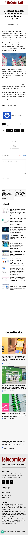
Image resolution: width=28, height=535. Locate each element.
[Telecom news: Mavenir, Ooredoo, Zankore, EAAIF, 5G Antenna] (5, 237)
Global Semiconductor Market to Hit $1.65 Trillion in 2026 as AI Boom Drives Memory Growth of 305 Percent (18, 230)
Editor (13, 113)
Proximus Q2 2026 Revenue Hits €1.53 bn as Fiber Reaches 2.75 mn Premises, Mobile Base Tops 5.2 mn (14, 415)
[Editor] (7, 115)
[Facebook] (12, 117)
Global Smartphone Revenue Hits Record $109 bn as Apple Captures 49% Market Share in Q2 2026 (18, 253)
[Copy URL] (8, 130)
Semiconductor (6, 523)
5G (2, 509)
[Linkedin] (11, 130)
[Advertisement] (14, 307)
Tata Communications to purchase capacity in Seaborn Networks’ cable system (7, 195)
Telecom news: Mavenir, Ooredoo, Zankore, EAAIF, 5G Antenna (18, 237)
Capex (7, 124)
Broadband (4, 516)
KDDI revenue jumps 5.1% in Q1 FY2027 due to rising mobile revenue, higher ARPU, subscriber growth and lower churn (18, 212)
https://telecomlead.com (17, 115)
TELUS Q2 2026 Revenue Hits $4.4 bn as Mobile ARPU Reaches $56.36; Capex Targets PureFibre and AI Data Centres (14, 387)
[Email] (22, 130)
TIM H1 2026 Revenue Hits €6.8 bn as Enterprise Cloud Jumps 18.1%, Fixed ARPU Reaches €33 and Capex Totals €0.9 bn (13, 444)
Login (24, 155)
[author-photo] (3, 363)
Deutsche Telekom (15, 124)
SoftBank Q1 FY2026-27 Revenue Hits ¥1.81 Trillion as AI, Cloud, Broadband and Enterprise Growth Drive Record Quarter (18, 271)
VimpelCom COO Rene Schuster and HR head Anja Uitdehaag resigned (20, 194)
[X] (14, 117)
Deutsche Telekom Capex (8, 125)
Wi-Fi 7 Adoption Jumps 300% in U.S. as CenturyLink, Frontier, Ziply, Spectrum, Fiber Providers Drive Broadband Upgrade (18, 221)
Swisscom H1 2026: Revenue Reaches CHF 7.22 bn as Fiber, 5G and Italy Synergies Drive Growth (18, 287)
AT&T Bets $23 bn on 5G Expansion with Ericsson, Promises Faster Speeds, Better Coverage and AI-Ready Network (17, 245)
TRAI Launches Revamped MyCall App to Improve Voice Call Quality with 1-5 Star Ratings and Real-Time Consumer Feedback (13, 358)
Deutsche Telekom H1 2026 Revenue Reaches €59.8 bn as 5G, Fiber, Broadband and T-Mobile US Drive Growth (18, 280)
